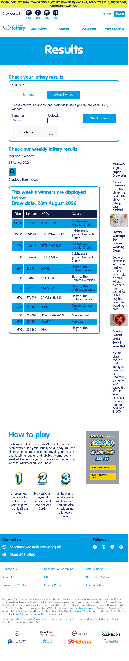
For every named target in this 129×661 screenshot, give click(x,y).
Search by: (18, 85)
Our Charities (89, 29)
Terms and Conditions (16, 585)
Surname (28, 94)
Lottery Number (64, 94)
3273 (36, 622)
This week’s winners (21, 156)
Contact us (11, 540)
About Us (64, 29)
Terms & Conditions (37, 614)
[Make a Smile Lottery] (13, 30)
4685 (48, 608)
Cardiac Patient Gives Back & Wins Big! (119, 339)
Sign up (106, 13)
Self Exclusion (94, 569)
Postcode (53, 115)
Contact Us (9, 569)
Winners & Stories (114, 29)
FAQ (46, 577)
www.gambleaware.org (103, 599)
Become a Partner (97, 577)
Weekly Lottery (39, 29)
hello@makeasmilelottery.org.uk (35, 547)
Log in (120, 13)
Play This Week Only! (99, 476)
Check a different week (23, 179)
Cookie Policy (94, 585)
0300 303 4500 (22, 555)
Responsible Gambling (58, 569)
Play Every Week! (100, 468)
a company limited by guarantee (82, 608)
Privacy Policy (52, 585)
